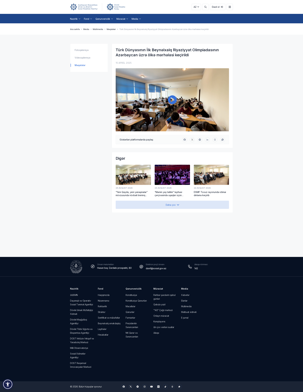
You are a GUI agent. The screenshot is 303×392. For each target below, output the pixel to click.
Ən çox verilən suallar (163, 327)
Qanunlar (130, 312)
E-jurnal (184, 317)
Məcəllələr (130, 306)
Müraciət (158, 288)
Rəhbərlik (102, 306)
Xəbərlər (185, 295)
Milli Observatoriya (79, 348)
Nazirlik (74, 288)
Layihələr (102, 329)
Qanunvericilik (134, 288)
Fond (100, 288)
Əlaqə (156, 332)
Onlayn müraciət (161, 315)
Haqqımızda (104, 295)
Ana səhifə (75, 29)
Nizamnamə (103, 300)
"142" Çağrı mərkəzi (163, 310)
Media (86, 29)
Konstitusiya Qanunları (136, 300)
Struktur (101, 312)
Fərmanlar (130, 317)
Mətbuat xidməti (188, 312)
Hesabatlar (103, 334)
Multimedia (98, 29)
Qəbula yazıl (159, 304)
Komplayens (159, 321)
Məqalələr (111, 29)
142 (196, 268)
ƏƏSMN (74, 295)
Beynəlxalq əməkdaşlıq (109, 323)
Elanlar (184, 300)
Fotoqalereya (82, 50)
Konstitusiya (131, 295)
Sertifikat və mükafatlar (109, 317)
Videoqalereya (82, 57)
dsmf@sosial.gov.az (156, 268)
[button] (7, 384)
